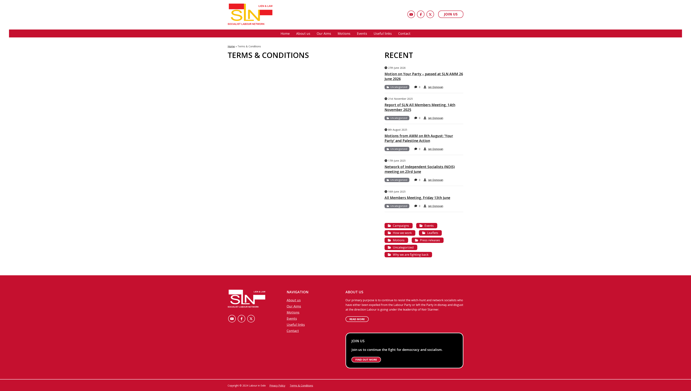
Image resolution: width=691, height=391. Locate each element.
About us (303, 33)
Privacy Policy (277, 385)
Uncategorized (398, 87)
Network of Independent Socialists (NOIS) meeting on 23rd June (420, 169)
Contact (404, 33)
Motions (344, 33)
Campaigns (401, 225)
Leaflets (432, 233)
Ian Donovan (435, 87)
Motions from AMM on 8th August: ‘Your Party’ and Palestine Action (419, 138)
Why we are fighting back (410, 254)
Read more (357, 319)
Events (362, 33)
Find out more (366, 359)
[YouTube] (411, 14)
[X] (430, 14)
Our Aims (324, 33)
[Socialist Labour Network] (250, 15)
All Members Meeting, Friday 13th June (417, 197)
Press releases (430, 240)
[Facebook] (420, 14)
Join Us (451, 14)
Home (285, 33)
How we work (402, 233)
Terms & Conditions (301, 385)
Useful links (383, 33)
